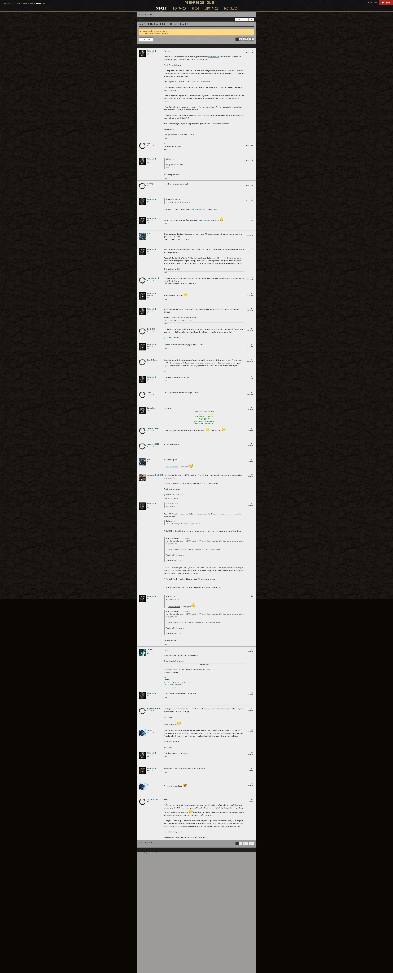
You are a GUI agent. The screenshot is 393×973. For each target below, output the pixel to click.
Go (251, 19)
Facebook (196, 411)
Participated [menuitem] (230, 8)
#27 (252, 730)
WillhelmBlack (151, 51)
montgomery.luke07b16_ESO (156, 475)
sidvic (149, 143)
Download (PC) (373, 2)
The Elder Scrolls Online (199, 2)
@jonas (166, 661)
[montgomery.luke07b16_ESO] (142, 477)
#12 (252, 329)
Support (46, 3)
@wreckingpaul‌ (195, 209)
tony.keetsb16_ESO (153, 428)
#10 (252, 293)
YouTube (205, 411)
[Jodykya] (142, 732)
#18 (252, 428)
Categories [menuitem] (162, 8)
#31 (252, 799)
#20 (252, 459)
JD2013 (149, 650)
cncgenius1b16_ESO (153, 709)
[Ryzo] (142, 461)
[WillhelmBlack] (142, 53)
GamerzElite (151, 408)
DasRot (149, 392)
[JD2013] (142, 652)
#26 (252, 708)
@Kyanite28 (175, 742)
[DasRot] (142, 395)
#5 (252, 199)
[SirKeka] (142, 236)
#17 (252, 408)
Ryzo (148, 459)
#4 (252, 183)
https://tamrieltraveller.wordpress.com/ (173, 684)
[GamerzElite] (142, 410)
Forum (39, 3)
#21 (252, 475)
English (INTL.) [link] (7, 3)
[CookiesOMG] (142, 331)
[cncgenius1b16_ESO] (142, 711)
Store (32, 3)
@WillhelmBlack (214, 57)
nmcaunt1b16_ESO (153, 799)
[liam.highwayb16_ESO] (142, 280)
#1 (252, 51)
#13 (252, 344)
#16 (252, 392)
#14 (252, 360)
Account (25, 3)
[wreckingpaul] (142, 186)
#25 (252, 693)
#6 (252, 218)
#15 (252, 377)
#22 (252, 503)
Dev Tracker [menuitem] (179, 8)
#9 (252, 278)
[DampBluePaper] (142, 362)
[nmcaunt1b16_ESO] (142, 801)
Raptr (209, 411)
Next (245, 39)
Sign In (141, 19)
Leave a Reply (146, 39)
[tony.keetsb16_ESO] (142, 431)
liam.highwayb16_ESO (153, 278)
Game (18, 3)
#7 (252, 233)
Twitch (212, 411)
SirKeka (149, 234)
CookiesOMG (151, 329)
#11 (252, 309)
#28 (252, 753)
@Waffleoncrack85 (172, 467)
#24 (252, 649)
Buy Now (386, 2)
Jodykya (149, 730)
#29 (252, 768)
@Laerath (167, 495)
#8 (252, 249)
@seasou (167, 724)
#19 (252, 444)
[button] (251, 39)
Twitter (201, 411)
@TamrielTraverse (168, 683)
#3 (252, 159)
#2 (252, 143)
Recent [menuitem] (195, 8)
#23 (252, 596)
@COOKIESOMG (169, 338)
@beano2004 (175, 444)
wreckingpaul (151, 184)
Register (146, 853)
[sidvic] (142, 145)
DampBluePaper (152, 360)
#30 (252, 783)
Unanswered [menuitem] (211, 8)
